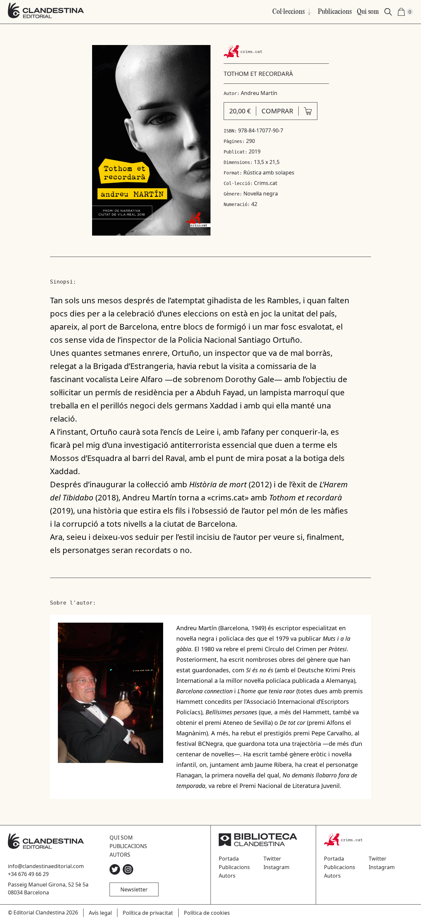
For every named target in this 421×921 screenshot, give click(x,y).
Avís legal (100, 912)
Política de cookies (207, 912)
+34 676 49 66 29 (28, 874)
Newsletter (134, 889)
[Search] (388, 12)
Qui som (368, 12)
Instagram (276, 867)
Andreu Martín (259, 93)
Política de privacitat (148, 912)
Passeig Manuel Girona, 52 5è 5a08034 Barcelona (48, 888)
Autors (120, 854)
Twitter (272, 858)
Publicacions (335, 12)
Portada (229, 858)
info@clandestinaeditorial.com (46, 866)
